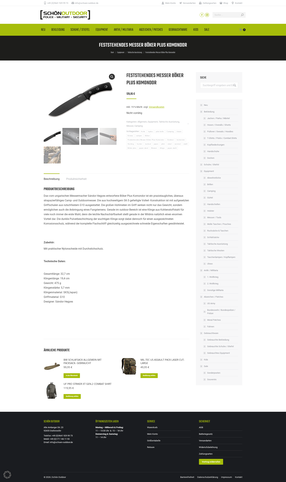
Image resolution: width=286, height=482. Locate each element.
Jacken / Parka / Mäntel (218, 118)
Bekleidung (209, 111)
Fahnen (210, 326)
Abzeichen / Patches (213, 297)
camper (139, 136)
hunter (139, 144)
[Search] (242, 15)
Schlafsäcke (213, 237)
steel (170, 144)
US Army (211, 303)
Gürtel (210, 197)
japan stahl (172, 148)
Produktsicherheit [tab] (76, 179)
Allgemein (142, 121)
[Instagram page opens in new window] (207, 15)
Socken (210, 158)
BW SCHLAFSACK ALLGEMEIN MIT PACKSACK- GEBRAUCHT (82, 361)
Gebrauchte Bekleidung (218, 340)
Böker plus (132, 148)
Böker (147, 136)
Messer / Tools (214, 217)
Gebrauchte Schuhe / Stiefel (220, 346)
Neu (206, 105)
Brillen (210, 184)
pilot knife (160, 131)
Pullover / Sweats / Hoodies (220, 131)
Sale (206, 366)
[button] (112, 77)
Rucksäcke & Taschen (217, 230)
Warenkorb (152, 427)
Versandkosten (156, 107)
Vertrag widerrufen (211, 462)
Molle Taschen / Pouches (219, 224)
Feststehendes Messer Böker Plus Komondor (146, 140)
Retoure (150, 447)
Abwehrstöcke (214, 178)
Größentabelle (153, 440)
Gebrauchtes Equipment (218, 353)
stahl (186, 144)
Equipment (153, 121)
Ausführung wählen (149, 375)
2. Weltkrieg (212, 283)
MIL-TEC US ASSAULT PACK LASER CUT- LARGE (163, 361)
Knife (143, 131)
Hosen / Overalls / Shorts (219, 125)
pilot (163, 144)
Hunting (131, 144)
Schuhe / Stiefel (211, 164)
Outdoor (170, 140)
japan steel (143, 148)
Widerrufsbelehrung (208, 447)
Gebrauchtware (211, 333)
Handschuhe (213, 151)
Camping (138, 126)
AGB (201, 427)
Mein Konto (152, 434)
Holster (210, 211)
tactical (148, 144)
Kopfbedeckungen (215, 144)
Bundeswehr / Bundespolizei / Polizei (221, 312)
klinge (162, 148)
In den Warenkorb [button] (72, 375)
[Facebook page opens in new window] (202, 15)
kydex (150, 131)
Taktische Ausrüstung (169, 121)
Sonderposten (213, 373)
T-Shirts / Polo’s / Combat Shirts (222, 138)
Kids (206, 359)
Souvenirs (211, 379)
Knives (130, 136)
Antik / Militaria (211, 270)
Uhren (210, 263)
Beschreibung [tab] (52, 179)
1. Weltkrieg (212, 277)
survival (178, 144)
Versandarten (205, 440)
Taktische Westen (215, 250)
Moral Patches (214, 320)
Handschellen (213, 204)
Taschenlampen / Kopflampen (221, 257)
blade (179, 131)
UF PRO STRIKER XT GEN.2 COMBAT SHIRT (87, 383)
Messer (129, 126)
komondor (181, 140)
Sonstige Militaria (215, 290)
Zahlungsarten (206, 454)
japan (156, 144)
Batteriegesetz (206, 434)
